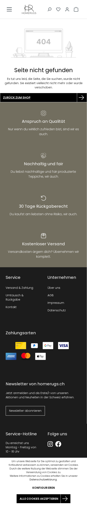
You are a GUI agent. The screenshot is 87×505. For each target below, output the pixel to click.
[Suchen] (49, 9)
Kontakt (11, 307)
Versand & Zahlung (19, 288)
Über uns (54, 288)
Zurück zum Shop (17, 98)
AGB (51, 295)
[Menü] (9, 9)
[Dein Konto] (67, 9)
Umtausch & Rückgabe (14, 297)
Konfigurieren (43, 488)
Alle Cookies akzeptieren (39, 499)
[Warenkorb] (76, 9)
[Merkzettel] (58, 9)
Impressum (56, 303)
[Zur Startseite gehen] (29, 9)
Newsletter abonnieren (25, 411)
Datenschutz (57, 310)
